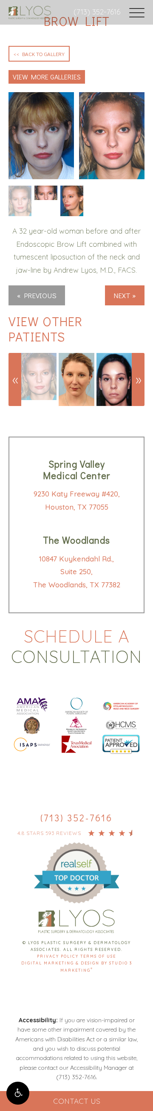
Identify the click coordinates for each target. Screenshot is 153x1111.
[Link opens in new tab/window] (32, 705)
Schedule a (76, 646)
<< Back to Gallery (39, 53)
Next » (124, 295)
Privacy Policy (58, 956)
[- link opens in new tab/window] (76, 863)
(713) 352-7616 (97, 11)
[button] (17, 1093)
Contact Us (76, 1101)
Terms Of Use (98, 956)
